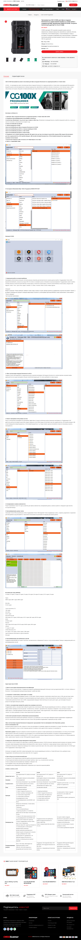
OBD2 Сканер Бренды (47, 9)
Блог (58, 9)
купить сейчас (59, 51)
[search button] (60, 5)
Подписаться (73, 908)
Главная (24, 9)
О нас (63, 9)
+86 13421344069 (54, 61)
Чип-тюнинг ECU (70, 924)
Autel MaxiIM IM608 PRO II (49, 881)
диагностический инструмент (71, 921)
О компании (31, 920)
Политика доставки (52, 923)
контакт (22, 1)
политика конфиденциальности (36, 925)
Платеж (49, 920)
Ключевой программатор (53, 46)
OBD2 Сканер (16, 1)
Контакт (30, 923)
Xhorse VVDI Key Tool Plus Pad (11, 882)
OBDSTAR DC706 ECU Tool (68, 881)
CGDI (47, 48)
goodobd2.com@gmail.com (72, 1)
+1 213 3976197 (53, 63)
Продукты (36, 14)
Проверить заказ (60, 1)
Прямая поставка (51, 925)
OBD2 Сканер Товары (34, 9)
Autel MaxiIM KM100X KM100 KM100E (29, 882)
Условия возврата (33, 927)
